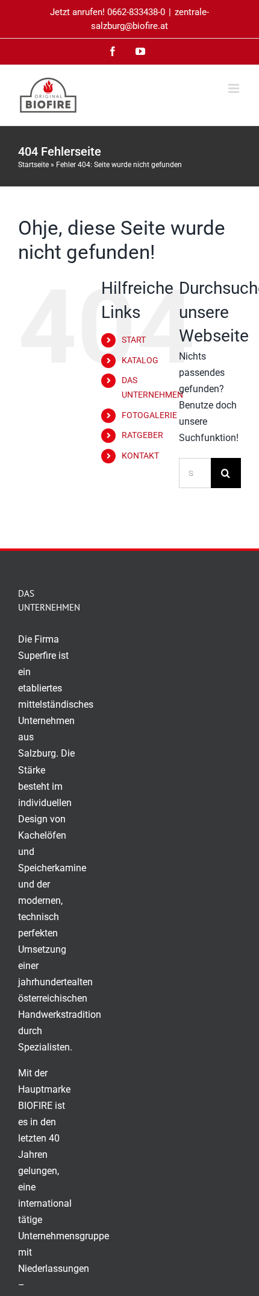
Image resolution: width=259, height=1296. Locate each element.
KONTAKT (140, 455)
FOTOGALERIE (149, 415)
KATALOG (140, 360)
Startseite (33, 164)
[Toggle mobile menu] (234, 88)
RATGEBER (142, 435)
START (134, 340)
